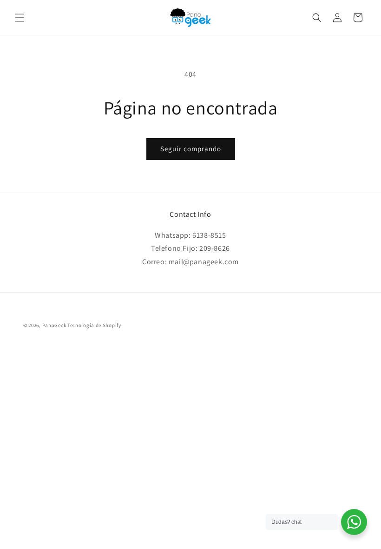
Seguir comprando (190, 148)
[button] (19, 17)
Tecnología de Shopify (94, 325)
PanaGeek (54, 325)
